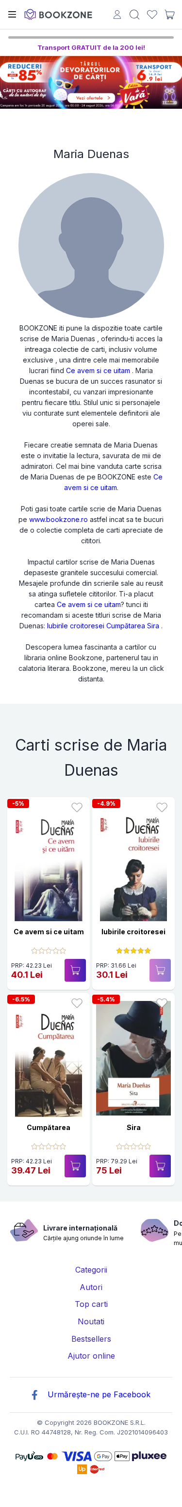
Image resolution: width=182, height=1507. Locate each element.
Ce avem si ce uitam (98, 370)
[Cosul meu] (169, 14)
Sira (153, 626)
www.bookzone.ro (58, 519)
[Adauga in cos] (75, 970)
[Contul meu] (117, 16)
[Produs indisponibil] (160, 970)
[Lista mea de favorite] (152, 14)
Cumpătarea (125, 626)
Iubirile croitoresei (75, 626)
